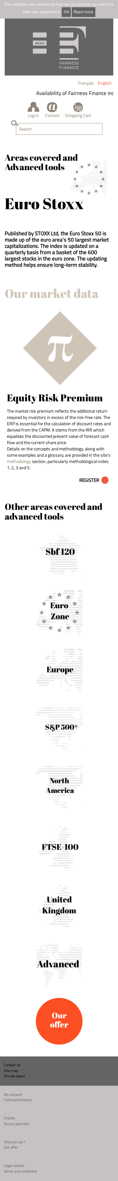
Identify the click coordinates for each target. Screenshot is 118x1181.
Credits (9, 1118)
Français (86, 83)
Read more (83, 12)
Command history (18, 1100)
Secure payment (16, 1124)
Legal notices (14, 1165)
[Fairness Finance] (59, 47)
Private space (14, 1076)
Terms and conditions (20, 1171)
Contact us (12, 1065)
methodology (19, 461)
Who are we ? (14, 1142)
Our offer (11, 1147)
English (105, 83)
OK (66, 12)
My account (13, 1094)
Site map (11, 1070)
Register (89, 480)
